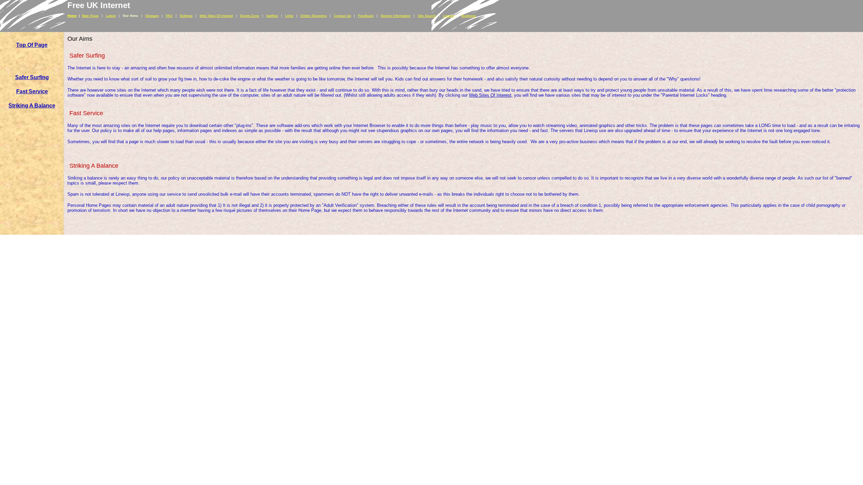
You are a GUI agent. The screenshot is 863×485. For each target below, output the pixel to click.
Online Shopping (313, 16)
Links (289, 16)
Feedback (366, 16)
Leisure (448, 16)
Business (469, 16)
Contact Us (342, 16)
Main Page (90, 16)
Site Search (427, 16)
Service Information (396, 16)
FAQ (169, 16)
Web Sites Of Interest (216, 16)
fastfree (272, 16)
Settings (186, 16)
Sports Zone (249, 16)
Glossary (152, 16)
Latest (111, 16)
